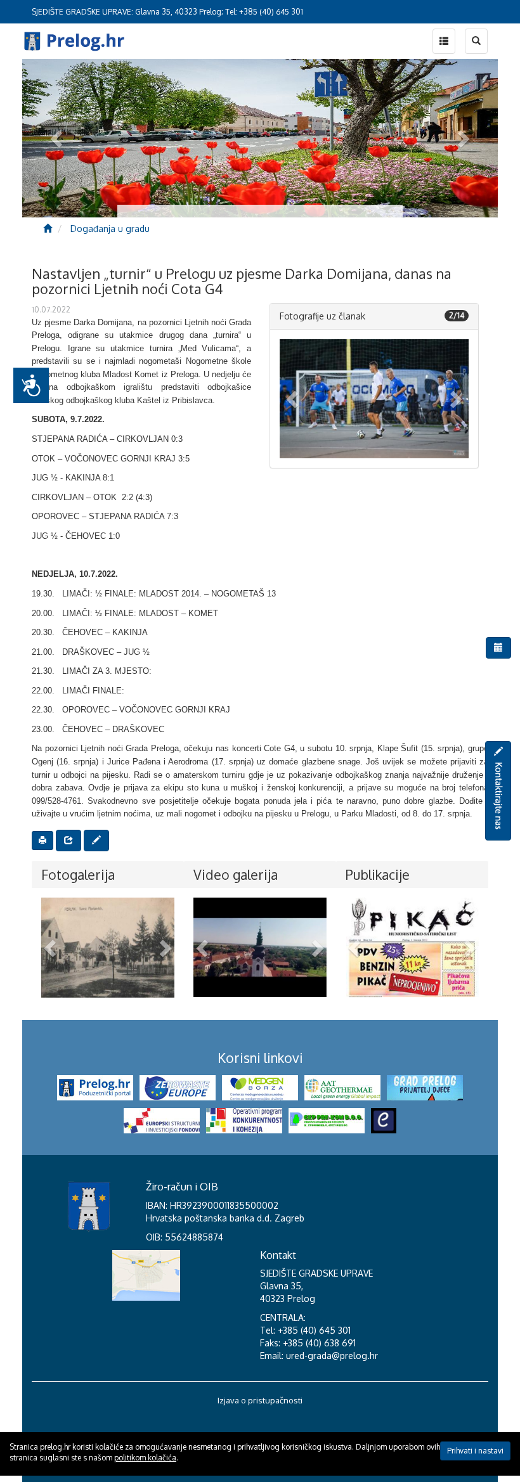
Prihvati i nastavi (475, 1450)
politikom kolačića (145, 1457)
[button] (294, 398)
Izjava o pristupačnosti (260, 1400)
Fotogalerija (78, 874)
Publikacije (378, 874)
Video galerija (235, 874)
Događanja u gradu (110, 228)
